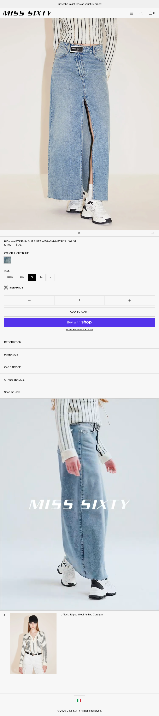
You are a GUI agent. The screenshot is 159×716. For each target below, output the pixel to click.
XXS (11, 278)
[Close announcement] (155, 4)
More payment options (79, 329)
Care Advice (12, 367)
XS (23, 278)
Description (12, 342)
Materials (11, 354)
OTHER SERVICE (14, 379)
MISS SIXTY (73, 710)
